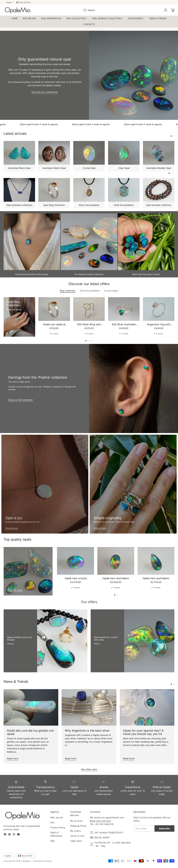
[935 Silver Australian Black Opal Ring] (124, 309)
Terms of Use (77, 835)
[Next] (174, 156)
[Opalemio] (17, 10)
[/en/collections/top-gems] (28, 571)
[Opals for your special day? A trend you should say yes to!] (147, 707)
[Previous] (4, 156)
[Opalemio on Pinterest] (9, 835)
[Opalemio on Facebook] (5, 835)
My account (76, 820)
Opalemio (26, 861)
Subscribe (164, 828)
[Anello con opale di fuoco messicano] (54, 309)
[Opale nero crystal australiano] (75, 561)
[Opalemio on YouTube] (18, 835)
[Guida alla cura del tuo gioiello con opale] (31, 707)
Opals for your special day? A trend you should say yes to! (143, 732)
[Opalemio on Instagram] (14, 835)
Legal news (76, 840)
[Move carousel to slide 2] (173, 136)
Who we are (56, 817)
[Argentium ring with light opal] (159, 309)
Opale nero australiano (115, 578)
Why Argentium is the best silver (87, 730)
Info (52, 822)
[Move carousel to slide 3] (173, 173)
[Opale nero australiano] (115, 561)
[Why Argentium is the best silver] (89, 707)
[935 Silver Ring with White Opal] (89, 309)
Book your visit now (100, 820)
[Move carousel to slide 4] (92, 340)
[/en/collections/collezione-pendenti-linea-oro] (44, 484)
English (9, 2)
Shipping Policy (78, 825)
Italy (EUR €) (25, 2)
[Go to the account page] (165, 10)
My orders (75, 830)
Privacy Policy (57, 827)
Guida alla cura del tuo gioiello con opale (30, 732)
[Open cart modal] (172, 10)
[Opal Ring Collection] (9, 331)
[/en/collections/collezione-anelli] (133, 484)
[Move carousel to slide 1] (171, 136)
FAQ (52, 840)
